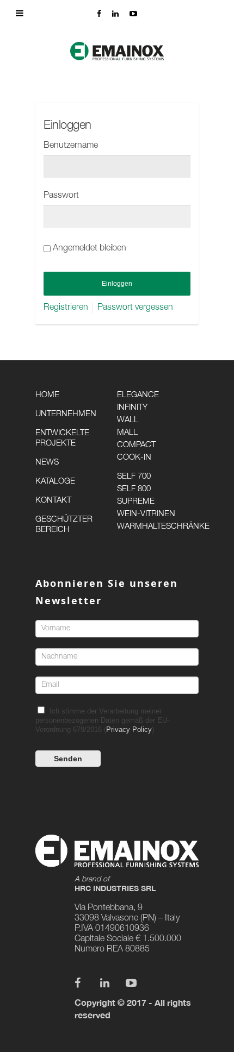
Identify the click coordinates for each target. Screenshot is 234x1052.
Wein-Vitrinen (146, 514)
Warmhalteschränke (158, 527)
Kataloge (55, 482)
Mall (127, 433)
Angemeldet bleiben (89, 249)
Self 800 (134, 489)
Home (47, 395)
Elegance (138, 395)
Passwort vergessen (135, 308)
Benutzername (71, 146)
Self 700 (134, 477)
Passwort (61, 196)
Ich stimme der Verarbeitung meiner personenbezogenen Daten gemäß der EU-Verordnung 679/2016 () (102, 720)
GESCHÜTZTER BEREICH (64, 525)
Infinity (132, 408)
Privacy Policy (129, 729)
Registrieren (66, 308)
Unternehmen (65, 414)
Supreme (136, 502)
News (47, 463)
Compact (136, 445)
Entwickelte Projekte (62, 438)
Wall (127, 420)
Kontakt (53, 501)
